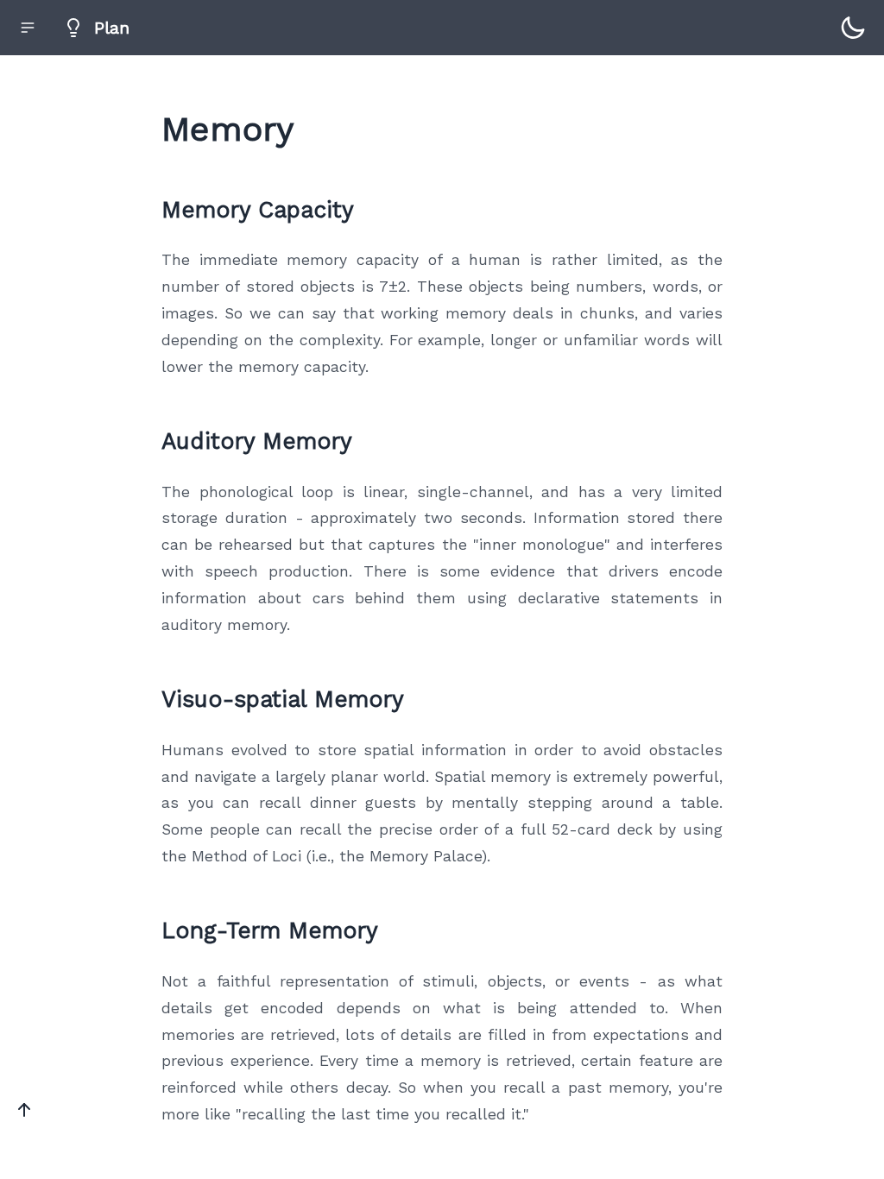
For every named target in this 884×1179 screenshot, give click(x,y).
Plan (111, 27)
